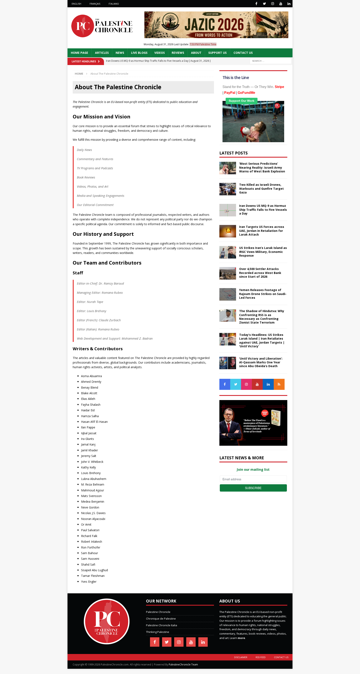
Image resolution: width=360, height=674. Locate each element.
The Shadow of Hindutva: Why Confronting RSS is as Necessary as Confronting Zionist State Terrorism (261, 316)
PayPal (229, 92)
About (196, 53)
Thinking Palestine (157, 632)
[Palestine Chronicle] (107, 642)
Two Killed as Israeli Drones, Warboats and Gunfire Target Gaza (261, 188)
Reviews (178, 53)
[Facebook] (256, 3)
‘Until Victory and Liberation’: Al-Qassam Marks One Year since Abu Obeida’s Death (260, 362)
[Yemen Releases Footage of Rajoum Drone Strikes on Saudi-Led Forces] (227, 294)
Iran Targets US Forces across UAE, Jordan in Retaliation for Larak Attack (261, 230)
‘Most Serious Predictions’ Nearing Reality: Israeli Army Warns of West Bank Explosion (262, 167)
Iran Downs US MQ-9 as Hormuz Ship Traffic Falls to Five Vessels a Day (263, 209)
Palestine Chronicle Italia (161, 625)
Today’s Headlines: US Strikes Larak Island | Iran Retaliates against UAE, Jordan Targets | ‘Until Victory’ (262, 340)
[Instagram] (272, 3)
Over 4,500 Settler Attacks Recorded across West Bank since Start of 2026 (260, 272)
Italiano (114, 3)
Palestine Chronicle (158, 612)
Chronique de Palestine (161, 618)
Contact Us (243, 53)
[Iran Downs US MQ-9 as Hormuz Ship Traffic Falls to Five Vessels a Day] (227, 210)
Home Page (79, 53)
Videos (159, 53)
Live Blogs (139, 53)
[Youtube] (280, 3)
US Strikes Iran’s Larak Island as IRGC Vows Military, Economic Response (263, 251)
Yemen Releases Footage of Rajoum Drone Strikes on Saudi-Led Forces (262, 293)
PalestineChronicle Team (183, 664)
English (76, 3)
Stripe (279, 87)
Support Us (217, 53)
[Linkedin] (288, 3)
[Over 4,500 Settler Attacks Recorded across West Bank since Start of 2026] (227, 273)
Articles (102, 53)
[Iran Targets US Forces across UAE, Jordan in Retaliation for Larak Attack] (227, 231)
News (120, 53)
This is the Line (235, 77)
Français (95, 3)
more (241, 638)
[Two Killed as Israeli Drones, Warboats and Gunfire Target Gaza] (227, 189)
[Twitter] (264, 3)
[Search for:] (270, 61)
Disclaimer (240, 657)
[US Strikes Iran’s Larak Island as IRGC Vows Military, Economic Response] (227, 252)
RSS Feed (261, 657)
